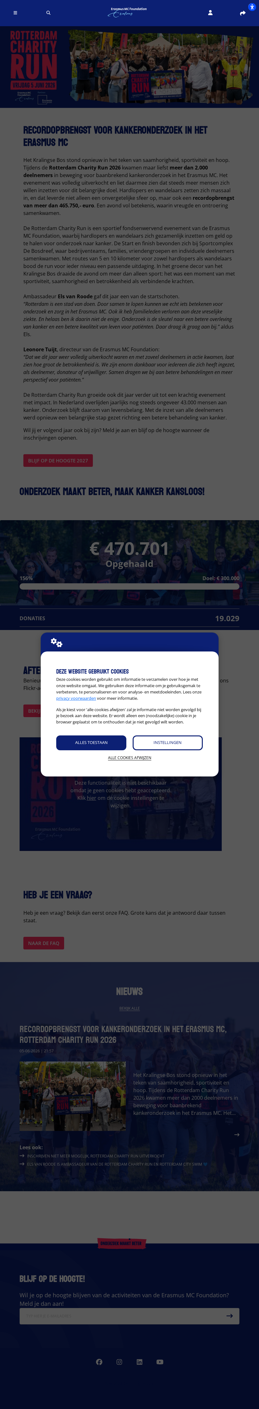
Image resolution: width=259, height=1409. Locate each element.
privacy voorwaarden (76, 698)
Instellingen (168, 742)
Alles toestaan (91, 742)
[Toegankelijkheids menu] (252, 7)
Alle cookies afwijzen (129, 757)
